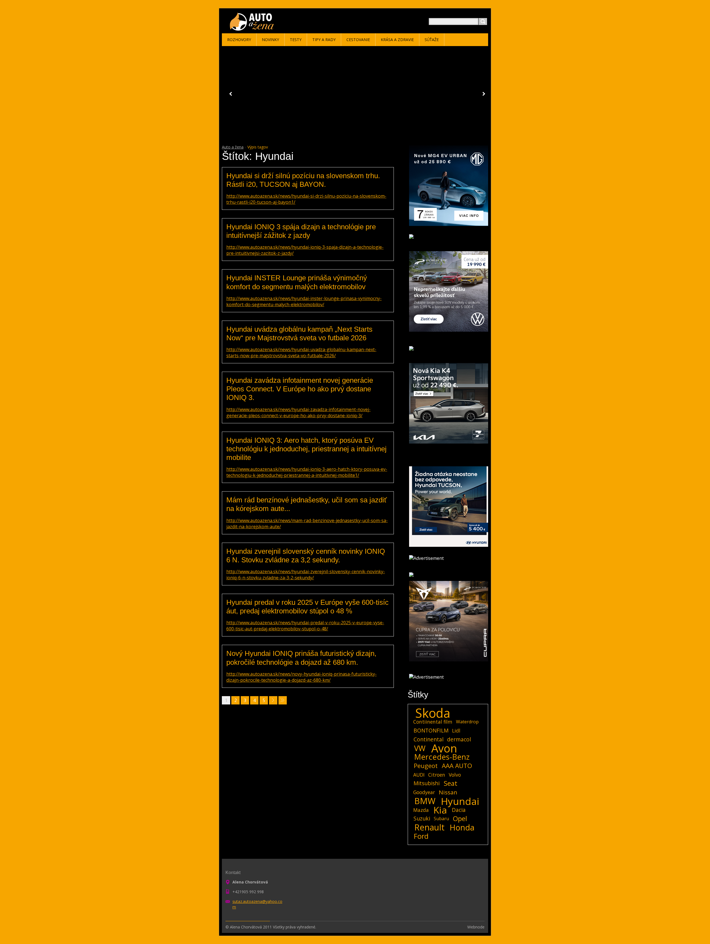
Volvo (455, 774)
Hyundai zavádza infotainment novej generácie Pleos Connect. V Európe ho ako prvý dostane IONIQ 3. (299, 389)
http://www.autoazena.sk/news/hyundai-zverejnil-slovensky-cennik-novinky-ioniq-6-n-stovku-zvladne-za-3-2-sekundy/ (305, 574)
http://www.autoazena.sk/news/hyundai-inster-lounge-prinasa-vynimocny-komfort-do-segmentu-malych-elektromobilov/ (304, 301)
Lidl (456, 730)
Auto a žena (233, 147)
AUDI (419, 774)
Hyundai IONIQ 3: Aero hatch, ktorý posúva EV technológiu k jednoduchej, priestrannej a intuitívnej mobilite (306, 449)
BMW (424, 801)
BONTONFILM (431, 730)
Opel (460, 818)
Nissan (448, 792)
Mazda (421, 810)
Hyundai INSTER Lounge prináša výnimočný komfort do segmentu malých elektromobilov (296, 282)
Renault (429, 827)
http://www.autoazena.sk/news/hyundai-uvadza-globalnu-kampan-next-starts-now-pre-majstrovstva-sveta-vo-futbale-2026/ (301, 352)
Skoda (432, 713)
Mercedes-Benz (442, 757)
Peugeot (426, 766)
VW (419, 748)
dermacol (459, 739)
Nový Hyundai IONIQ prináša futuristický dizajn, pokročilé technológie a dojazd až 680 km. (301, 657)
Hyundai (460, 801)
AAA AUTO (457, 766)
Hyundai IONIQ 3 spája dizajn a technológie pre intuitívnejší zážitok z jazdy (301, 231)
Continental (428, 739)
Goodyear (424, 792)
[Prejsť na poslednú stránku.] (282, 700)
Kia (440, 810)
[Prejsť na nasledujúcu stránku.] (273, 700)
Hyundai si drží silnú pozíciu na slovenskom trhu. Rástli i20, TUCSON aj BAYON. (303, 180)
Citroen (436, 774)
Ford (421, 836)
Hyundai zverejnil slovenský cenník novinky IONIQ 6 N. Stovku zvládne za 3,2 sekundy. (305, 555)
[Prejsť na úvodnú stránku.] (253, 28)
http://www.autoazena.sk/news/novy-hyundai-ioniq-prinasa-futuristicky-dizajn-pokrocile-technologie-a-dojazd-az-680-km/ (301, 677)
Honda (462, 827)
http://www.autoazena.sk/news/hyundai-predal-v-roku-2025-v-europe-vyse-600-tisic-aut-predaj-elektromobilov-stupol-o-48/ (305, 626)
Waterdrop (467, 722)
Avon (444, 748)
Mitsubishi (427, 783)
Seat (450, 783)
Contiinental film (432, 721)
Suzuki (422, 818)
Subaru (441, 818)
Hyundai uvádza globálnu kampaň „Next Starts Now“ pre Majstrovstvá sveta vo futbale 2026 (299, 333)
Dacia (459, 810)
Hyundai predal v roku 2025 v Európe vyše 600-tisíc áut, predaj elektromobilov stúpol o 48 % (307, 606)
